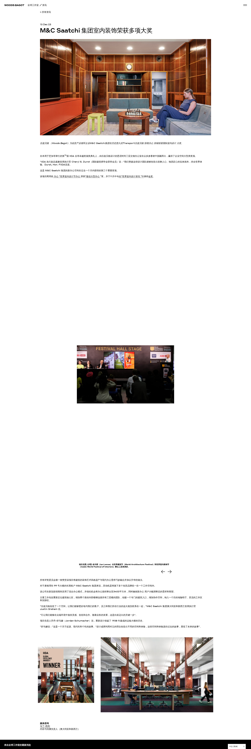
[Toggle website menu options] (245, 5)
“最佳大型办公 (92, 176)
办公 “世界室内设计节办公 (67, 176)
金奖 (150, 176)
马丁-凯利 (45, 726)
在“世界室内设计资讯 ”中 (131, 176)
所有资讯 (46, 11)
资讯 (44, 5)
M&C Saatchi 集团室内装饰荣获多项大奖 (96, 31)
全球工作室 (33, 5)
